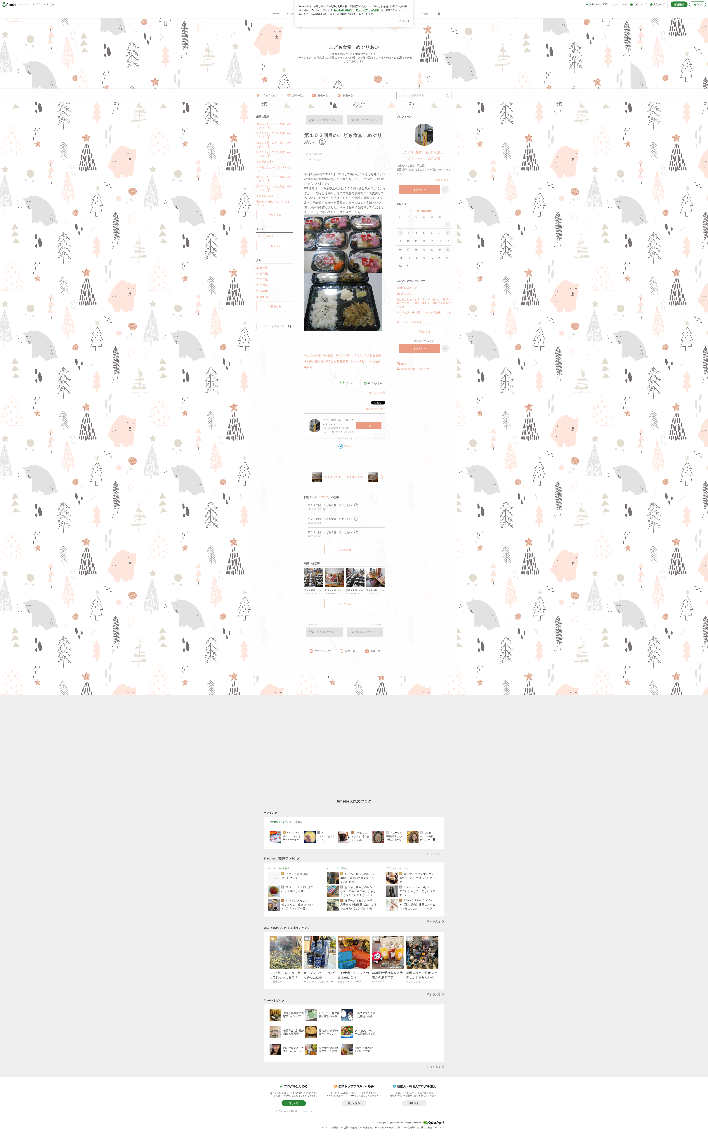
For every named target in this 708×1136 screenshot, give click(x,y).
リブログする (375, 383)
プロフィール (415, 158)
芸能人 (298, 821)
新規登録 (679, 4)
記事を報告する (377, 408)
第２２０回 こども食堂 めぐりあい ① (274, 188)
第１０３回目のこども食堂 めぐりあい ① (327, 119)
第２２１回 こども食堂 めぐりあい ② (274, 144)
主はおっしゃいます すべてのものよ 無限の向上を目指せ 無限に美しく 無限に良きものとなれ (423, 303)
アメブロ (291, 13)
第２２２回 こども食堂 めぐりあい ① (274, 135)
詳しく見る (354, 1103)
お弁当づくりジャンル (281, 821)
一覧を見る (424, 331)
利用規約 (367, 1127)
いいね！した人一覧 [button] (375, 392)
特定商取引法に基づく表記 (418, 1127)
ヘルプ (441, 1127)
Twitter (347, 446)
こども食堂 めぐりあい (424, 152)
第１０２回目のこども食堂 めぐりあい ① (367, 119)
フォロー (369, 425)
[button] (440, 11)
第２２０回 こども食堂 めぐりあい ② (274, 178)
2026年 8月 (424, 210)
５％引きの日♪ (264, 161)
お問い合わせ (350, 1127)
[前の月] (410, 211)
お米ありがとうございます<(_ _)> (273, 169)
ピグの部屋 (433, 158)
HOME (276, 13)
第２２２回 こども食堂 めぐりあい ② (274, 125)
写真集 (424, 13)
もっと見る (344, 549)
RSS (403, 363)
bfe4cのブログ (405, 293)
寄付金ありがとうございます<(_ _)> (273, 203)
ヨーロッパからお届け (280, 868)
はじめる (294, 1103)
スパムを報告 (331, 1127)
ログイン (697, 4)
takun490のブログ (407, 287)
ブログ (316, 159)
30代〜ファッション (397, 868)
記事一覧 (297, 95)
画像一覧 (323, 95)
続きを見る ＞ (443, 179)
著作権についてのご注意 (415, 368)
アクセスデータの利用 (389, 1127)
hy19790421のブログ (409, 321)
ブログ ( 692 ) (264, 236)
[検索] (447, 95)
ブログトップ (269, 95)
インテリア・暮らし (338, 868)
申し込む (414, 1103)
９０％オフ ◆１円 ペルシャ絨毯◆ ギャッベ (423, 314)
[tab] (281, 821)
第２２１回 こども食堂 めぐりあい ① (274, 154)
